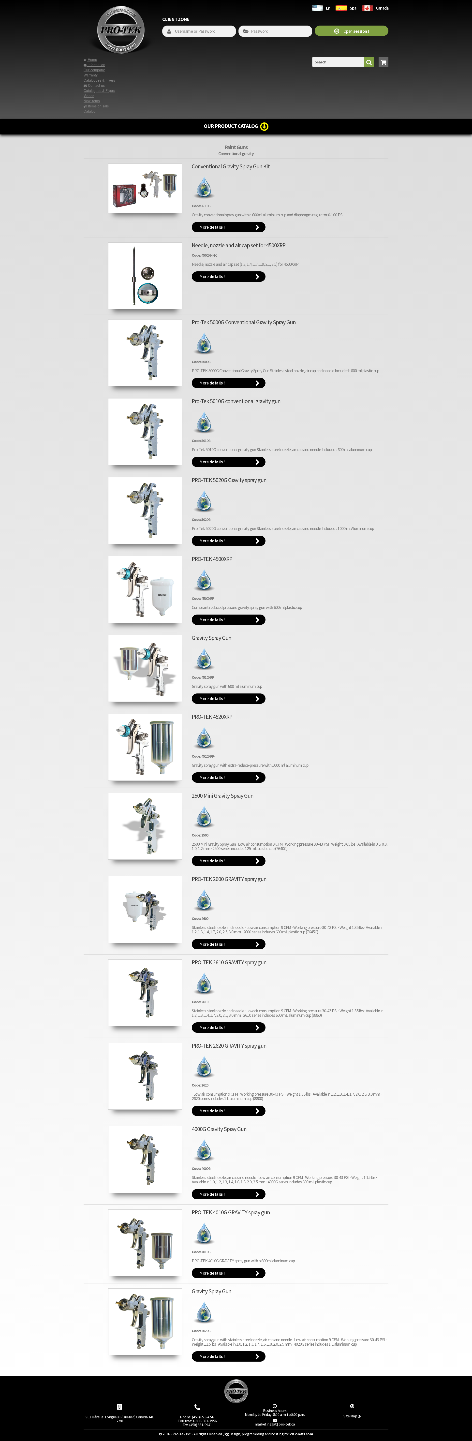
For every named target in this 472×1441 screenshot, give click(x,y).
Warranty (91, 75)
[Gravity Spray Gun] (145, 668)
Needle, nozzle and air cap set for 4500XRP (238, 245)
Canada (382, 8)
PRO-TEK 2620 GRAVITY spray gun (229, 1045)
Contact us (96, 85)
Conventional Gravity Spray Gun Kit (231, 166)
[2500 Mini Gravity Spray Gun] (145, 826)
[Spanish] (341, 7)
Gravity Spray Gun (211, 638)
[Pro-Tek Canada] (367, 7)
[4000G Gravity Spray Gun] (145, 1159)
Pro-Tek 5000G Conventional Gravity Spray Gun (244, 322)
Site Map (350, 1415)
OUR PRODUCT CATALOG (232, 125)
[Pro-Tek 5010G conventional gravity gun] (145, 431)
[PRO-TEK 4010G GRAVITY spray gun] (145, 1242)
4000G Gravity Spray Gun (219, 1129)
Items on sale (98, 105)
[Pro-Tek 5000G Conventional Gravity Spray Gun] (145, 352)
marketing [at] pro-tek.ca (275, 1424)
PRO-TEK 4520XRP (212, 716)
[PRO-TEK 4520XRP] (145, 747)
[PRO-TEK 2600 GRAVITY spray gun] (145, 909)
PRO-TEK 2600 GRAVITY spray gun (229, 879)
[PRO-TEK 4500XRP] (145, 589)
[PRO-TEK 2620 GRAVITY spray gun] (145, 1076)
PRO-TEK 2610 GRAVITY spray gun (229, 962)
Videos (89, 95)
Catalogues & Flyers (99, 80)
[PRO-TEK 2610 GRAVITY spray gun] (145, 992)
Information (96, 64)
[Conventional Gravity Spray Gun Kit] (145, 188)
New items (92, 100)
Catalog (90, 111)
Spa (353, 8)
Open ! (354, 31)
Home (92, 59)
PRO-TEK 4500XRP (212, 559)
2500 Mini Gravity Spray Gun (222, 795)
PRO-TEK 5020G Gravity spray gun (229, 480)
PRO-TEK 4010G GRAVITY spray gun (231, 1212)
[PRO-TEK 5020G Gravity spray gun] (145, 510)
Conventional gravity (236, 153)
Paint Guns (236, 147)
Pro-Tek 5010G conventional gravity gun (236, 401)
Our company (94, 69)
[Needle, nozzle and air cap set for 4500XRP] (145, 275)
